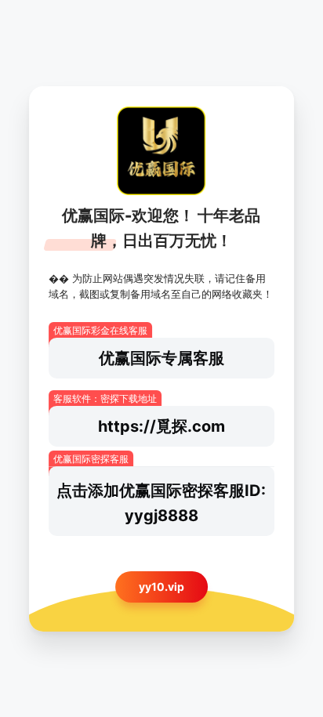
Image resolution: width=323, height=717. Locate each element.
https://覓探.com (161, 426)
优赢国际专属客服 (161, 358)
